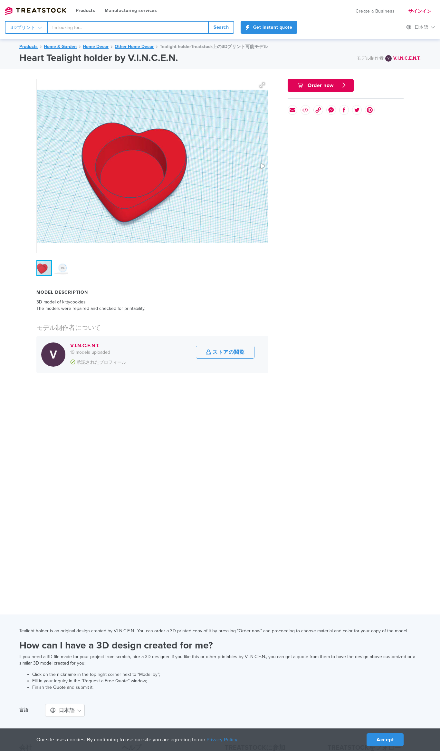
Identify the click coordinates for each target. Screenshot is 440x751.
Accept (385, 739)
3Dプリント (24, 27)
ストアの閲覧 (228, 352)
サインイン (420, 11)
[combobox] (128, 27)
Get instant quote (272, 27)
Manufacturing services (131, 10)
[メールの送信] (292, 110)
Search (221, 27)
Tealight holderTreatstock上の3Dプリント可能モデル (214, 46)
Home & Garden (60, 46)
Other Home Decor (134, 46)
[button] (262, 85)
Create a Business (375, 11)
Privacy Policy (221, 739)
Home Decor (96, 46)
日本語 (422, 27)
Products (85, 10)
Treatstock (35, 11)
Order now (320, 85)
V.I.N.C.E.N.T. (407, 58)
